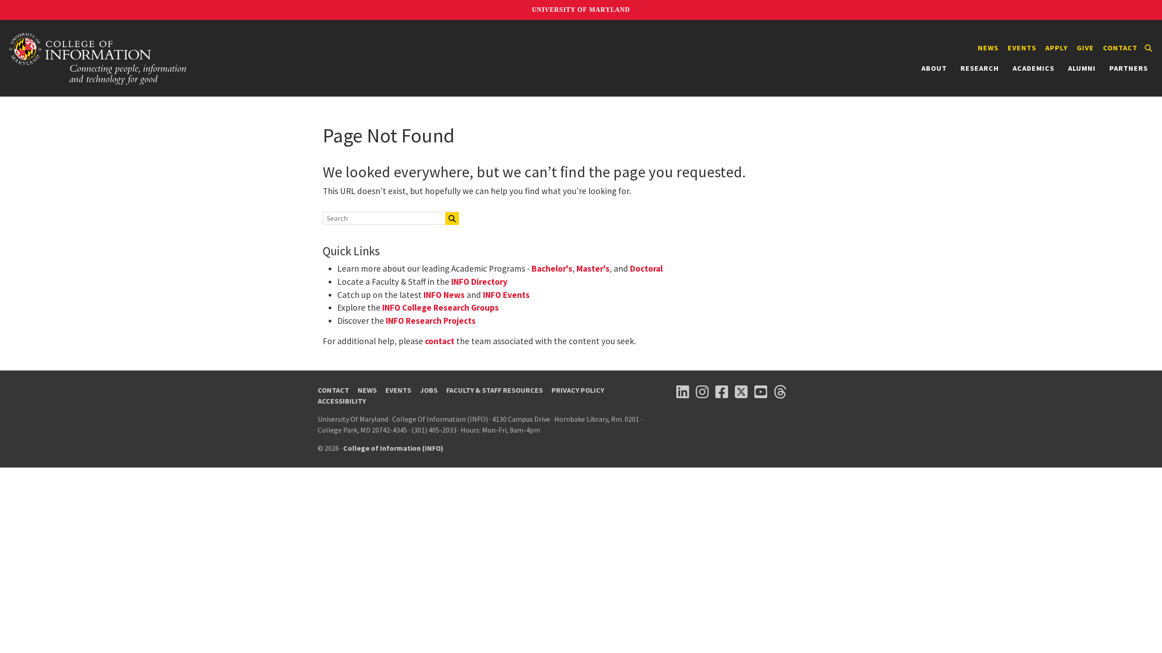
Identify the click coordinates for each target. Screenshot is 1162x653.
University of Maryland (581, 9)
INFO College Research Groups (439, 307)
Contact (1120, 47)
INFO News (444, 294)
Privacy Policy (577, 390)
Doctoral (646, 268)
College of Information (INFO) (393, 448)
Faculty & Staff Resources (494, 390)
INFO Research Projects (431, 320)
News (988, 47)
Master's (593, 268)
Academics (1033, 68)
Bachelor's (552, 268)
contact (439, 341)
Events (1022, 47)
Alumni (1082, 68)
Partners (1128, 68)
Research (979, 68)
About (934, 68)
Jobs (429, 390)
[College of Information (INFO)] (98, 58)
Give (1085, 47)
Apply (1056, 47)
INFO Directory (479, 281)
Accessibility (342, 400)
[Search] (1148, 48)
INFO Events (506, 294)
